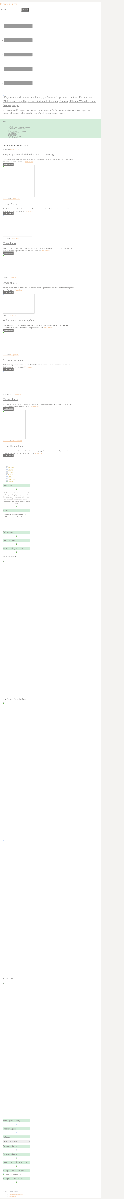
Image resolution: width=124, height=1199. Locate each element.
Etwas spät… (10, 282)
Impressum (12, 1196)
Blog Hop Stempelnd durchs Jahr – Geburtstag (28, 154)
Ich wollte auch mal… (15, 445)
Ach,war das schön (13, 359)
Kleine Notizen (11, 203)
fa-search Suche (8, 3)
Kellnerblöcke (10, 399)
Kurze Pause (9, 243)
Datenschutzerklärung (16, 1194)
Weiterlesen (29, 162)
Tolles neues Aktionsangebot (18, 320)
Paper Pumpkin (13, 137)
